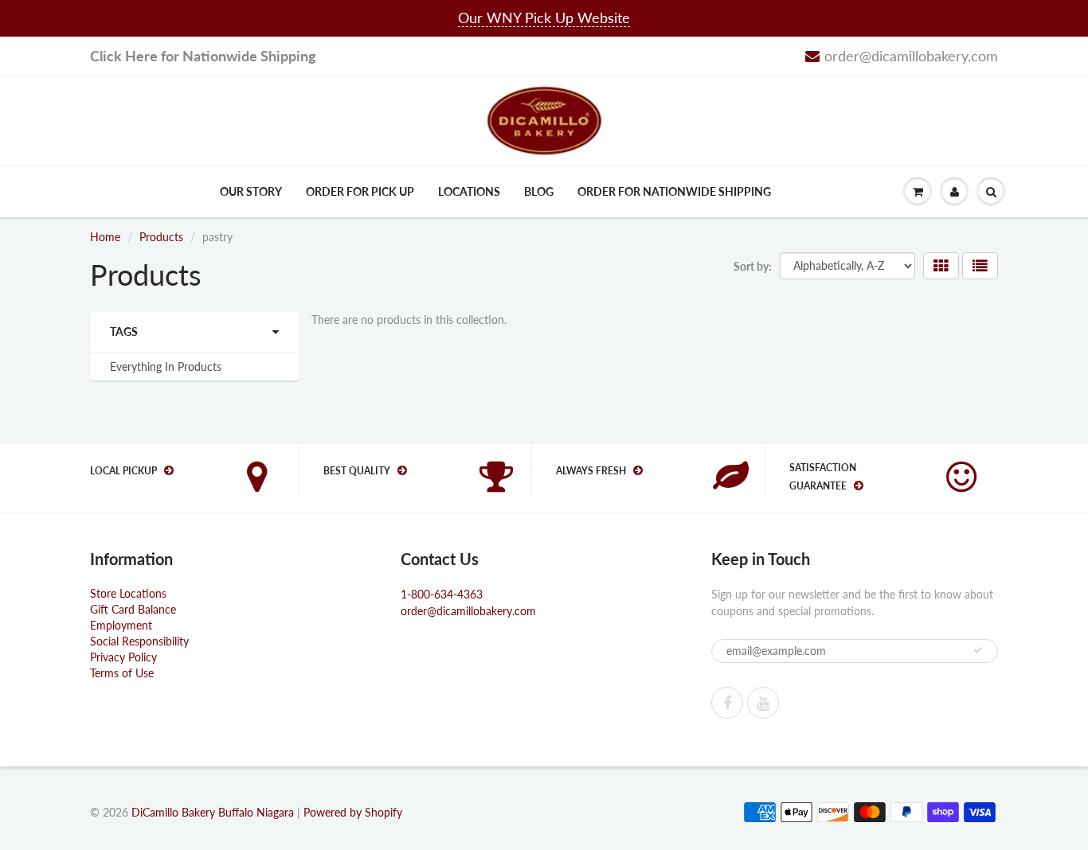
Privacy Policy (123, 657)
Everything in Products (165, 366)
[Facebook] (727, 703)
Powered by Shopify (352, 812)
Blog (539, 191)
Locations (469, 191)
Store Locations (128, 593)
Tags (124, 331)
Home (105, 237)
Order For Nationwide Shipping (674, 191)
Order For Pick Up (360, 191)
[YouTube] (763, 703)
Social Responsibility (139, 641)
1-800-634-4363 (442, 594)
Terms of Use (122, 673)
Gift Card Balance (133, 609)
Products (161, 237)
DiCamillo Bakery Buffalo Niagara (212, 812)
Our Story (251, 191)
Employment (121, 625)
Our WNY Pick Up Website (544, 17)
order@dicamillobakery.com (911, 55)
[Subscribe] (978, 650)
